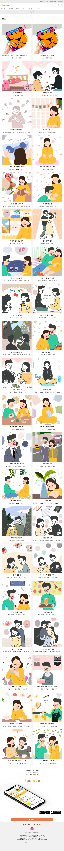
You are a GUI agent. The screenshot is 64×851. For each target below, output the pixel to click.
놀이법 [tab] (39, 8)
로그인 (41, 1)
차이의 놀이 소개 (25, 825)
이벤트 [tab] (24, 8)
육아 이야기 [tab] (31, 8)
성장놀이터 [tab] (10, 8)
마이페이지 (60, 1)
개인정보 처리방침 (35, 832)
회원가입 (46, 1)
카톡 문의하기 (36, 825)
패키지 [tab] (3, 8)
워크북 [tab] (17, 8)
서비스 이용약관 (28, 832)
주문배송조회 (53, 1)
